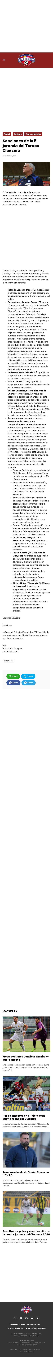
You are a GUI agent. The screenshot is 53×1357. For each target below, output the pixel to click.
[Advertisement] (26, 26)
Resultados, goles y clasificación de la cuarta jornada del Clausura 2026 (26, 1233)
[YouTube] (32, 1318)
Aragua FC (8, 661)
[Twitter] (15, 1318)
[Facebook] (21, 1318)
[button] (4, 60)
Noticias (18, 134)
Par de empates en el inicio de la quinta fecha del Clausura (24, 1117)
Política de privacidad (36, 1328)
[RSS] (38, 1318)
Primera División (33, 134)
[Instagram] (26, 1318)
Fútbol (7, 134)
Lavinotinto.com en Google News (25, 1325)
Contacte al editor (15, 1328)
